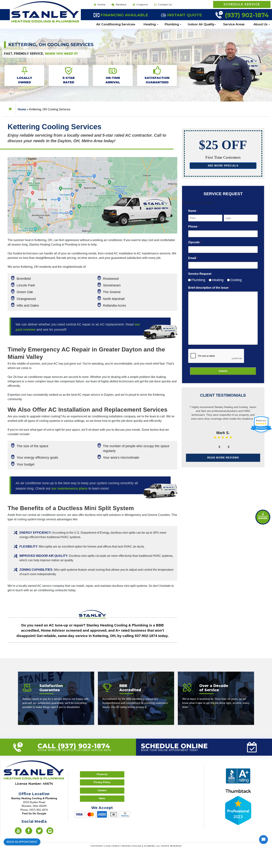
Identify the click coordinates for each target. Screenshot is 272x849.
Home (101, 4)
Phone (193, 226)
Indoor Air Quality (201, 24)
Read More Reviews (223, 457)
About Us (260, 24)
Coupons (142, 4)
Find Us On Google (34, 813)
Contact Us (164, 4)
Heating (150, 24)
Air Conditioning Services (115, 24)
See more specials (223, 165)
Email (192, 258)
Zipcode (194, 242)
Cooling (234, 280)
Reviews (120, 4)
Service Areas (234, 24)
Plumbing (172, 24)
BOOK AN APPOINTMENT (22, 841)
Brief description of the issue (209, 287)
